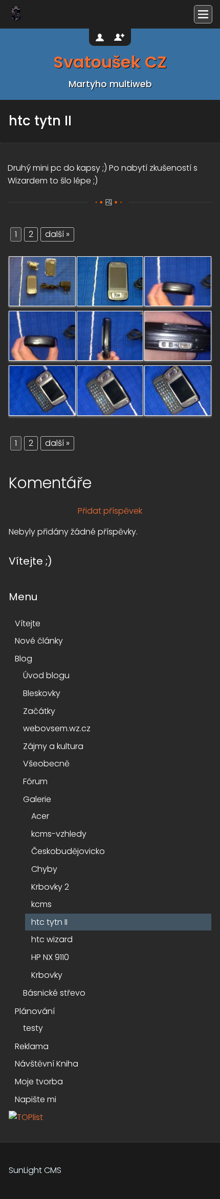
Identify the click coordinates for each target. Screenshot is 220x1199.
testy (33, 1028)
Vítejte (27, 623)
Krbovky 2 (50, 887)
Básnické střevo (54, 993)
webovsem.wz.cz (57, 728)
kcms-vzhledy (58, 834)
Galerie (37, 799)
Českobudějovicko (68, 851)
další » (57, 234)
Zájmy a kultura (53, 746)
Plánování (35, 1011)
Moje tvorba (39, 1081)
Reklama (32, 1046)
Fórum (35, 781)
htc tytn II (49, 922)
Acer (40, 816)
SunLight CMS (35, 1170)
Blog (23, 658)
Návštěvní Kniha (46, 1064)
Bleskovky (41, 693)
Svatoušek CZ (110, 62)
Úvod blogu (46, 675)
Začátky (39, 711)
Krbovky (46, 975)
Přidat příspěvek (110, 511)
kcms (41, 904)
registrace (119, 37)
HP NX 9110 (50, 957)
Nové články (39, 641)
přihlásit (100, 37)
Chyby (44, 869)
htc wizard (52, 939)
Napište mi (35, 1099)
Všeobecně (46, 763)
